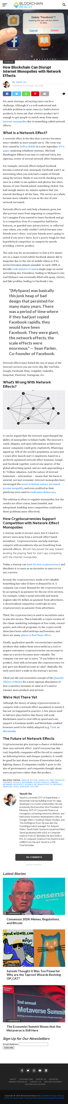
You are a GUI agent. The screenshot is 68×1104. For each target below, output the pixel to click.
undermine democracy (43, 492)
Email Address (11, 1044)
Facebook (59, 780)
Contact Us (35, 1082)
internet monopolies (15, 121)
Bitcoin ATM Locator (35, 1084)
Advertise (53, 1079)
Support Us (41, 1079)
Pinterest (57, 784)
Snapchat (7, 787)
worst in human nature (34, 484)
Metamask (9, 731)
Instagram (27, 782)
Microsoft (18, 784)
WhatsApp (24, 787)
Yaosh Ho (21, 82)
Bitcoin (33, 780)
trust (16, 787)
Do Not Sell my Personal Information (47, 1098)
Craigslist (43, 780)
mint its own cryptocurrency (43, 564)
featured (7, 782)
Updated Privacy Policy (52, 1096)
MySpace (29, 784)
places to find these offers (36, 635)
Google (17, 782)
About (13, 1079)
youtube (34, 787)
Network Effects (43, 784)
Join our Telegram (53, 1082)
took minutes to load (24, 269)
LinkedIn (54, 782)
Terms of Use (10, 1098)
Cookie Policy (24, 1098)
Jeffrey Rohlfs (28, 146)
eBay (52, 780)
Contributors (26, 1079)
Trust (53, 727)
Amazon (25, 780)
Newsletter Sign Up (18, 1082)
